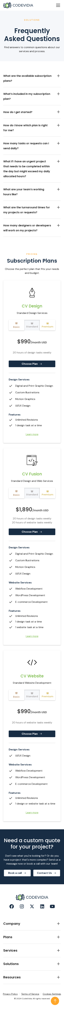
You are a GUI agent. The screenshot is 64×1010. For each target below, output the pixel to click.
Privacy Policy (10, 993)
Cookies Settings (52, 993)
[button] (57, 5)
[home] (18, 5)
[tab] (16, 325)
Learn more (32, 434)
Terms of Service (30, 993)
